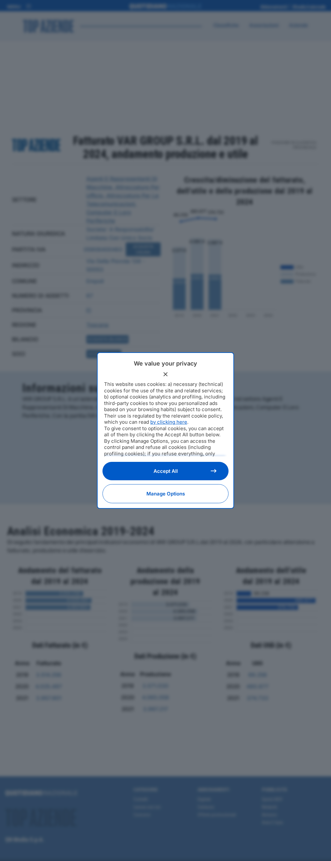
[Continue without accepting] (165, 374)
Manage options (165, 494)
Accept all (166, 471)
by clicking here (168, 422)
